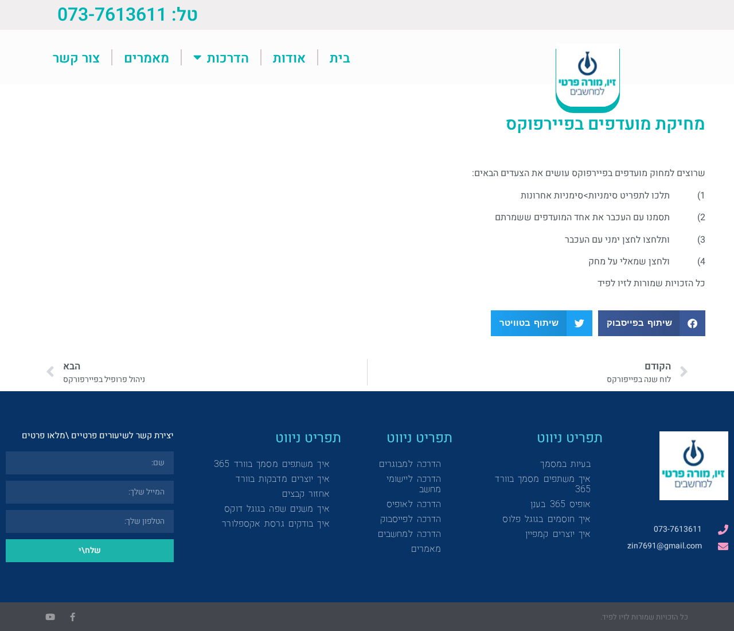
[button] (652, 323)
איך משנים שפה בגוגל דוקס (276, 508)
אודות (289, 57)
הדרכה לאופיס (413, 503)
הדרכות (228, 57)
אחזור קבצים (306, 493)
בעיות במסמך (565, 463)
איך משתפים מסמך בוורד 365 (543, 483)
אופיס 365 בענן (560, 503)
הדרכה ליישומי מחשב (413, 483)
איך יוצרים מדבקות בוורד (282, 478)
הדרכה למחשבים (409, 533)
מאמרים (146, 57)
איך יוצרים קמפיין (558, 533)
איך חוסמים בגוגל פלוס (546, 518)
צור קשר (76, 57)
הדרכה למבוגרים (410, 463)
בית (340, 57)
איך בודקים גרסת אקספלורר (275, 523)
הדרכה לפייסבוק (410, 518)
